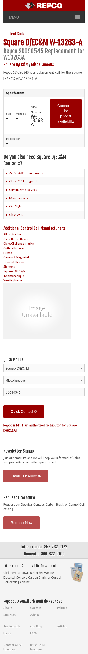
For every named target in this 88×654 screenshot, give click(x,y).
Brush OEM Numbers (37, 647)
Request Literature (19, 497)
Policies (62, 608)
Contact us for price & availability (65, 113)
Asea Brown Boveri (15, 239)
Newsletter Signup (18, 451)
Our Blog (36, 626)
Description (13, 139)
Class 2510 (16, 215)
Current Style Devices (23, 190)
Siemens (9, 266)
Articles (62, 626)
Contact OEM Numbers (12, 647)
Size (8, 114)
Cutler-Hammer (13, 248)
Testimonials (11, 626)
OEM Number (36, 109)
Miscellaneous (42, 64)
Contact (35, 608)
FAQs (33, 633)
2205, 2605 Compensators (27, 173)
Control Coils (13, 33)
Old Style (15, 206)
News (7, 633)
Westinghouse (13, 280)
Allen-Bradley (12, 234)
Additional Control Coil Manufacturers (34, 228)
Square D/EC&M (25, 42)
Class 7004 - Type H (23, 181)
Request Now (21, 522)
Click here (10, 572)
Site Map (9, 615)
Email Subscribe (24, 476)
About (7, 608)
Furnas (7, 253)
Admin (34, 615)
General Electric (13, 262)
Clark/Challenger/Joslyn (18, 243)
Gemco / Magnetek (16, 257)
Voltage (21, 114)
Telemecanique (13, 275)
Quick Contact (22, 411)
